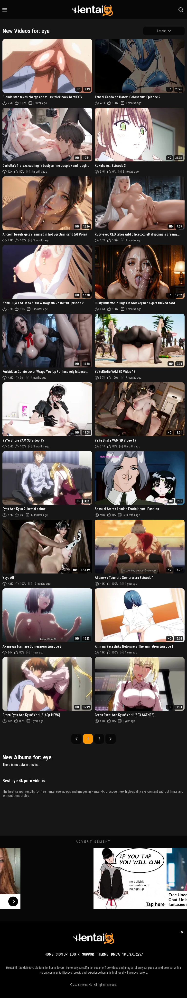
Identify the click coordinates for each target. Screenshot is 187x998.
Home (49, 954)
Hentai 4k (86, 985)
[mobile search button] (181, 9)
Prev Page (76, 739)
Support (89, 954)
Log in (75, 954)
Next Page (110, 739)
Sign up (61, 954)
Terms (103, 954)
